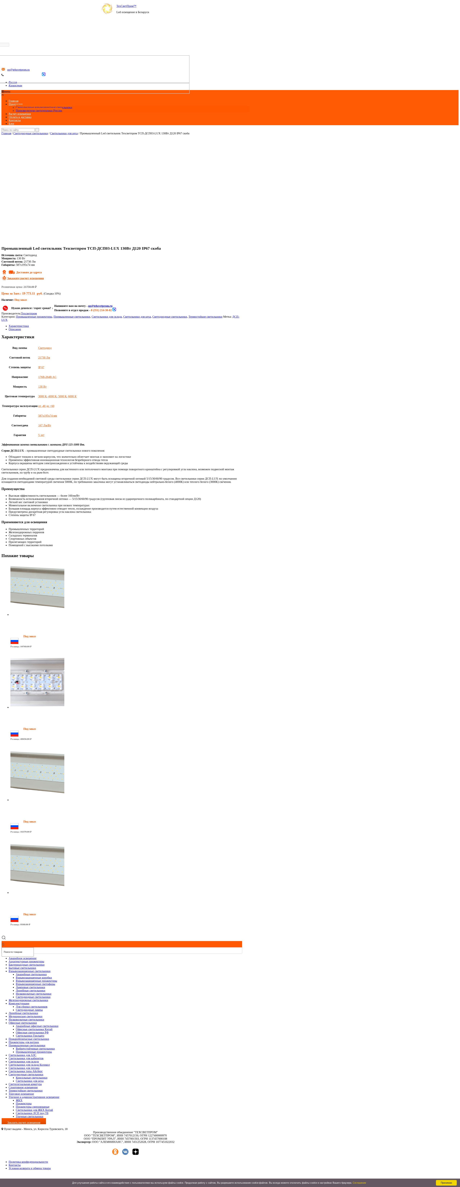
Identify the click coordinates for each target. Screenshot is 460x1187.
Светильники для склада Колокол (29, 1064)
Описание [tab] (15, 329)
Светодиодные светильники (30, 133)
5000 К (62, 396)
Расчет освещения (20, 113)
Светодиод (45, 347)
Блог (11, 123)
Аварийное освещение (22, 958)
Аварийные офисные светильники (37, 1026)
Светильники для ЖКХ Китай (34, 1109)
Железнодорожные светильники (28, 1000)
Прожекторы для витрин (24, 1042)
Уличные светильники (29, 1116)
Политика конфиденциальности (28, 1161)
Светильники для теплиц (24, 1068)
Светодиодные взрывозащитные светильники (44, 107)
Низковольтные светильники (33, 993)
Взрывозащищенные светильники (29, 971)
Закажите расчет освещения (25, 278)
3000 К (42, 396)
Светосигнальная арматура (25, 1084)
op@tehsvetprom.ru (100, 305)
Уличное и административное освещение (34, 1097)
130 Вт (42, 386)
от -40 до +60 (46, 406)
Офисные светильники (23, 1022)
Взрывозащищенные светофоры (35, 984)
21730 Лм (44, 357)
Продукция (15, 104)
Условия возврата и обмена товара (30, 1168)
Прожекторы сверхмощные (32, 1106)
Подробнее (17, 652)
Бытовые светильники (22, 967)
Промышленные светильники (72, 316)
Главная (13, 100)
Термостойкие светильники (205, 316)
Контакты (15, 120)
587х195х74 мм (47, 415)
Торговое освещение (21, 1093)
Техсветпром (29, 313)
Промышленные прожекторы (34, 316)
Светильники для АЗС (22, 1055)
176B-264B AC (47, 376)
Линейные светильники (30, 990)
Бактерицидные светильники (27, 964)
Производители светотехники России (39, 110)
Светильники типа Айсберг (26, 1071)
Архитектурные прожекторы (26, 961)
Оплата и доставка (20, 117)
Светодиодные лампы (29, 1009)
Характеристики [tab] (19, 326)
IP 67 (41, 367)
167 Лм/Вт (44, 425)
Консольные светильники (31, 1077)
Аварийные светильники (31, 974)
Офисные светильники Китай (34, 1029)
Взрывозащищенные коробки (34, 977)
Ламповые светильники (30, 987)
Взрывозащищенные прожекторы (36, 980)
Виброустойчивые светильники (35, 1048)
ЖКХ (19, 1100)
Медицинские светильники (25, 1016)
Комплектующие (19, 1003)
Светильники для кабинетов (26, 1058)
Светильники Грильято (30, 1035)
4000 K (52, 396)
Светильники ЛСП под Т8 (32, 1113)
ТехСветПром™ (126, 6)
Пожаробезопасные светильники (29, 1038)
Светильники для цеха (64, 133)
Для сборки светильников (31, 1006)
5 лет (41, 435)
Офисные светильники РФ (32, 1032)
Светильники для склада (107, 316)
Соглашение (359, 1182)
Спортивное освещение (23, 1087)
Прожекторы (24, 1103)
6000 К (72, 396)
